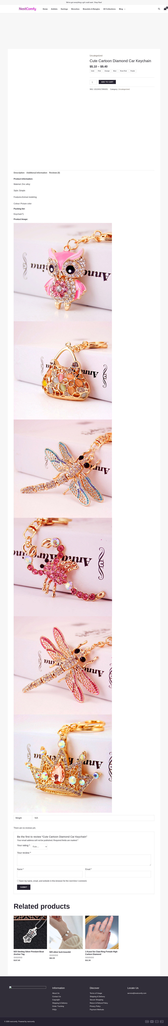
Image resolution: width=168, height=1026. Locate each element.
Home (45, 9)
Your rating (23, 845)
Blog (121, 9)
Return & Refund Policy (99, 1003)
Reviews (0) (54, 173)
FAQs (54, 1010)
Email (88, 869)
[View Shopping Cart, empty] (165, 9)
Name (20, 869)
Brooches (75, 9)
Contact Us (56, 996)
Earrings (64, 9)
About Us (55, 993)
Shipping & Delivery (59, 1003)
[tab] (19, 172)
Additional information (36, 173)
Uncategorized (96, 56)
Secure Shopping (96, 1000)
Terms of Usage (96, 993)
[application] (124, 9)
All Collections (109, 9)
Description (19, 173)
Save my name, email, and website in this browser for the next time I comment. (53, 881)
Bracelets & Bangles (91, 9)
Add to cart (107, 82)
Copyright (56, 1000)
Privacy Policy (95, 1006)
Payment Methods (97, 1010)
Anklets (54, 9)
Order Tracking (58, 1006)
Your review (24, 852)
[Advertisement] (84, 30)
